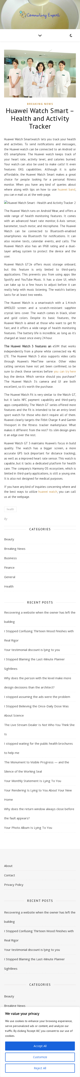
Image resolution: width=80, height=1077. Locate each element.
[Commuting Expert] (40, 14)
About (8, 866)
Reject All (40, 1068)
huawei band (66, 189)
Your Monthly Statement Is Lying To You (32, 781)
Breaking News (40, 104)
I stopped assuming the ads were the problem (37, 697)
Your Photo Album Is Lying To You (28, 827)
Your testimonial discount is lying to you (32, 650)
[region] (40, 1042)
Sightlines (10, 669)
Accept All (40, 1046)
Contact (9, 875)
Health (9, 586)
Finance (9, 567)
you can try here (65, 371)
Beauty (9, 539)
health (10, 509)
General (9, 577)
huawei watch (47, 492)
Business (10, 558)
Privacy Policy (13, 885)
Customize (40, 1057)
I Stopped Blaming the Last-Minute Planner (34, 659)
